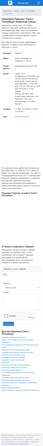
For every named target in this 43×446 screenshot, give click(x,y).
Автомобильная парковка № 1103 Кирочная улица (20, 346)
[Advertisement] (21, 143)
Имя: (5, 274)
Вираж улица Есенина (11, 388)
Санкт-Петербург (28, 11)
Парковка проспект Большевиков (16, 365)
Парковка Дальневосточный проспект (17, 352)
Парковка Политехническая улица (16, 350)
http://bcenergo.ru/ (22, 117)
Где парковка (23, 3)
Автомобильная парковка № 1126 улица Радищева (18, 373)
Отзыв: (6, 292)
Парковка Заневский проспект (14, 367)
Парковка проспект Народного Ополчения (19, 383)
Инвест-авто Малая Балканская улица (17, 340)
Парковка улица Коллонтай (13, 360)
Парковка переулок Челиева (13, 357)
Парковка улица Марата (12, 370)
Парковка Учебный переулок (13, 337)
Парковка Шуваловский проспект (16, 377)
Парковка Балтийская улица (13, 355)
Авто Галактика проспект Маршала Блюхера (20, 390)
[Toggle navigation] (38, 3)
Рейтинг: (6, 283)
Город (16, 11)
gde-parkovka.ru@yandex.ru (19, 444)
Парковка (7, 11)
